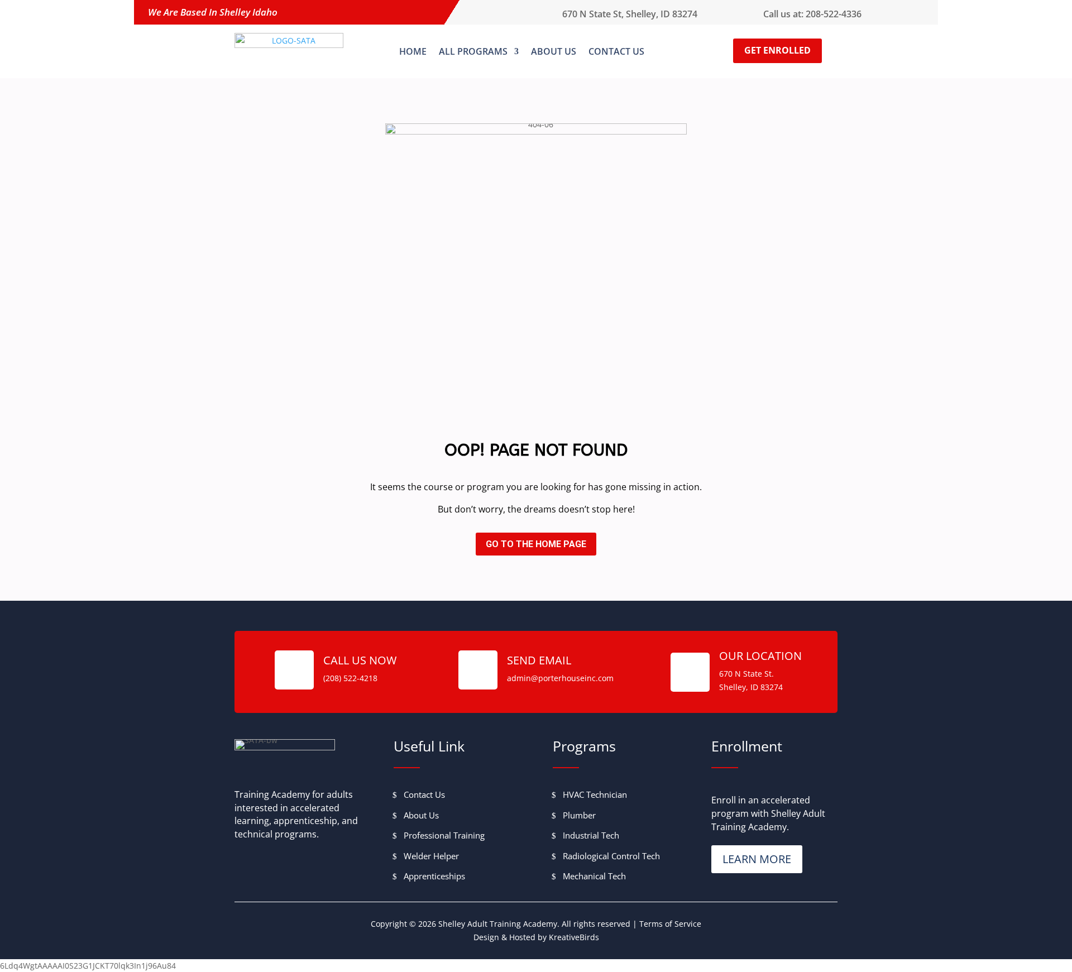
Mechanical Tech (594, 876)
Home (413, 51)
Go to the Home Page (536, 544)
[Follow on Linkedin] (320, 861)
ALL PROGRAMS (473, 51)
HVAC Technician (595, 794)
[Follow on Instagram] (269, 861)
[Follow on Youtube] (295, 861)
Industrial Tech (591, 835)
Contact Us (616, 51)
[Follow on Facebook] (243, 861)
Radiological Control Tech (611, 855)
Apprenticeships (434, 876)
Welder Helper (431, 855)
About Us (553, 51)
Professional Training (444, 835)
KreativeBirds (574, 937)
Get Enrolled (777, 50)
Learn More (756, 858)
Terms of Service (670, 923)
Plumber (579, 815)
